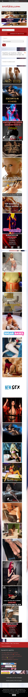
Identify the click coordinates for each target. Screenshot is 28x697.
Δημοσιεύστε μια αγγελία (17, 33)
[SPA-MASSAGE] (12, 311)
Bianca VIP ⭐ (5, 657)
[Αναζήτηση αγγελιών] (4, 45)
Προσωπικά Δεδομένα (6, 646)
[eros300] (12, 233)
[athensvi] (12, 482)
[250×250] (10, 622)
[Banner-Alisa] (12, 291)
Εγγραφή (20, 1)
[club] (12, 502)
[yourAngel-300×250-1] (12, 120)
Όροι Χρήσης (16, 643)
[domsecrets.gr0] (12, 605)
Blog (11, 643)
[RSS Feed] (2, 1)
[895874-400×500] (12, 585)
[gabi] (12, 422)
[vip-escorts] (12, 103)
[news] (12, 396)
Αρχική (3, 49)
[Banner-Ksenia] (12, 356)
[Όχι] (26, 692)
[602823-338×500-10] (12, 560)
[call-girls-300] (12, 179)
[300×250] (12, 83)
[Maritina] (12, 376)
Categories (7, 643)
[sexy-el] (12, 329)
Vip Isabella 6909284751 (7, 659)
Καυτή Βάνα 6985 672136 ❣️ (8, 654)
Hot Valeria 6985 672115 (7, 652)
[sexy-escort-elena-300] (12, 538)
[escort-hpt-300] (12, 522)
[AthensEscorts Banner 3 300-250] (12, 212)
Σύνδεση (24, 1)
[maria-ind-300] (12, 462)
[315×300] (12, 140)
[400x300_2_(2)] (12, 248)
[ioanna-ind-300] (12, 271)
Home (2, 643)
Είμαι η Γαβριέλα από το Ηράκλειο (9, 656)
